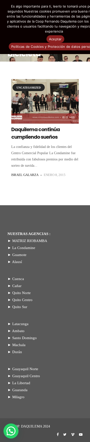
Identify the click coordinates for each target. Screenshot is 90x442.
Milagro (18, 397)
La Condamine (23, 248)
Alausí (17, 262)
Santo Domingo (24, 338)
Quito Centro (22, 300)
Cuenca (18, 279)
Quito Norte (21, 293)
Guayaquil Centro (26, 376)
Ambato (18, 331)
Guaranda (20, 390)
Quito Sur (19, 307)
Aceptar (55, 39)
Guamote (19, 255)
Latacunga (20, 324)
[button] (11, 430)
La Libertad (21, 383)
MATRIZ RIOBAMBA (29, 241)
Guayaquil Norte (25, 369)
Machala (19, 345)
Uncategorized (28, 87)
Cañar (17, 286)
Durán (17, 352)
